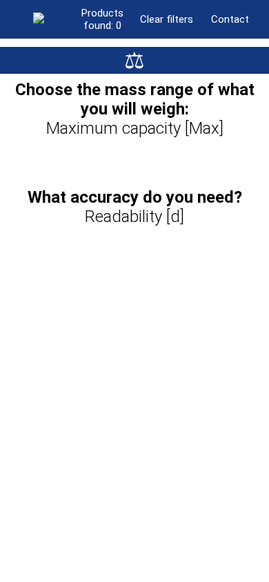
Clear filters (166, 19)
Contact (230, 19)
